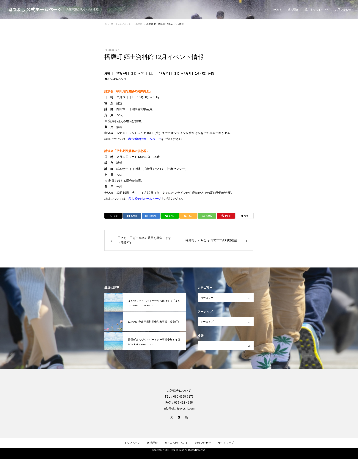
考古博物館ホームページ (144, 139)
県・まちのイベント (317, 9)
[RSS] (186, 417)
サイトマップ (226, 442)
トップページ (132, 442)
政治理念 (293, 9)
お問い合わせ (343, 9)
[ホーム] (105, 24)
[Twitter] (171, 417)
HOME (277, 9)
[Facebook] (179, 417)
